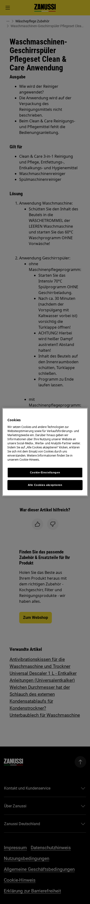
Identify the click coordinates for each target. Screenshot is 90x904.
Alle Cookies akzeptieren (45, 484)
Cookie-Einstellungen (45, 472)
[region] (45, 452)
